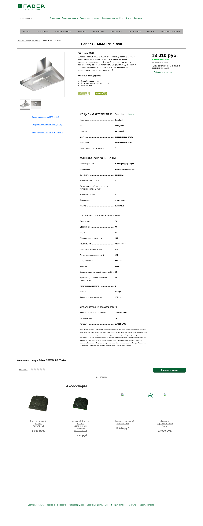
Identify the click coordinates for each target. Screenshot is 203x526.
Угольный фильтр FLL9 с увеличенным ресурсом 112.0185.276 (80, 426)
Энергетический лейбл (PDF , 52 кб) (47, 125)
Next (66, 79)
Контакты (138, 18)
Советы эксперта (147, 505)
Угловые (81, 31)
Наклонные (135, 31)
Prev (17, 79)
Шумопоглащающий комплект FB (122, 422)
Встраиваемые (63, 31)
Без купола (116, 31)
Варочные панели (170, 31)
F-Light (26, 31)
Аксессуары (76, 386)
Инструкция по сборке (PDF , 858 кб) (47, 133)
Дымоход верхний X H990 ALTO (165, 423)
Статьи (128, 18)
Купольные (98, 31)
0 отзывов (23, 369)
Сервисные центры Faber (112, 18)
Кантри (151, 31)
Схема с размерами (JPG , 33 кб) (45, 117)
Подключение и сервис (89, 18)
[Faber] (31, 7)
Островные (43, 31)
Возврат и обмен (118, 505)
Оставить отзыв (169, 370)
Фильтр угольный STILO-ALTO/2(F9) (38, 423)
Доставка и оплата (70, 18)
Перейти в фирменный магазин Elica (131, 5)
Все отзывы (101, 377)
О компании (55, 18)
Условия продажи (76, 505)
